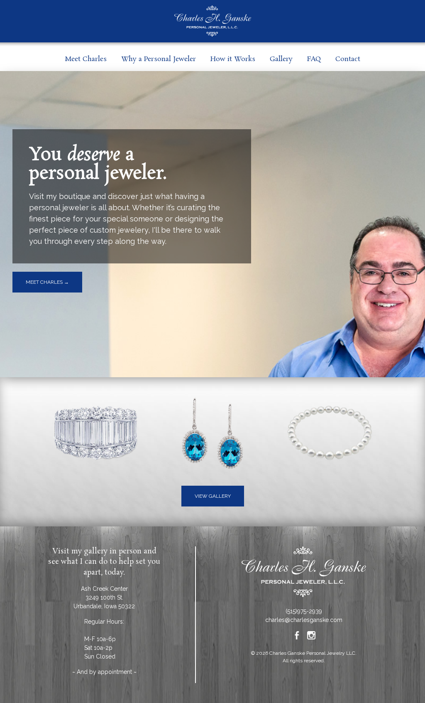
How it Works (232, 59)
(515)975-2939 (304, 611)
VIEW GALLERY (213, 496)
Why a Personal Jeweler (158, 59)
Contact (347, 59)
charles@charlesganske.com (303, 620)
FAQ (314, 59)
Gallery (281, 59)
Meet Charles (86, 59)
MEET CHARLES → (47, 282)
